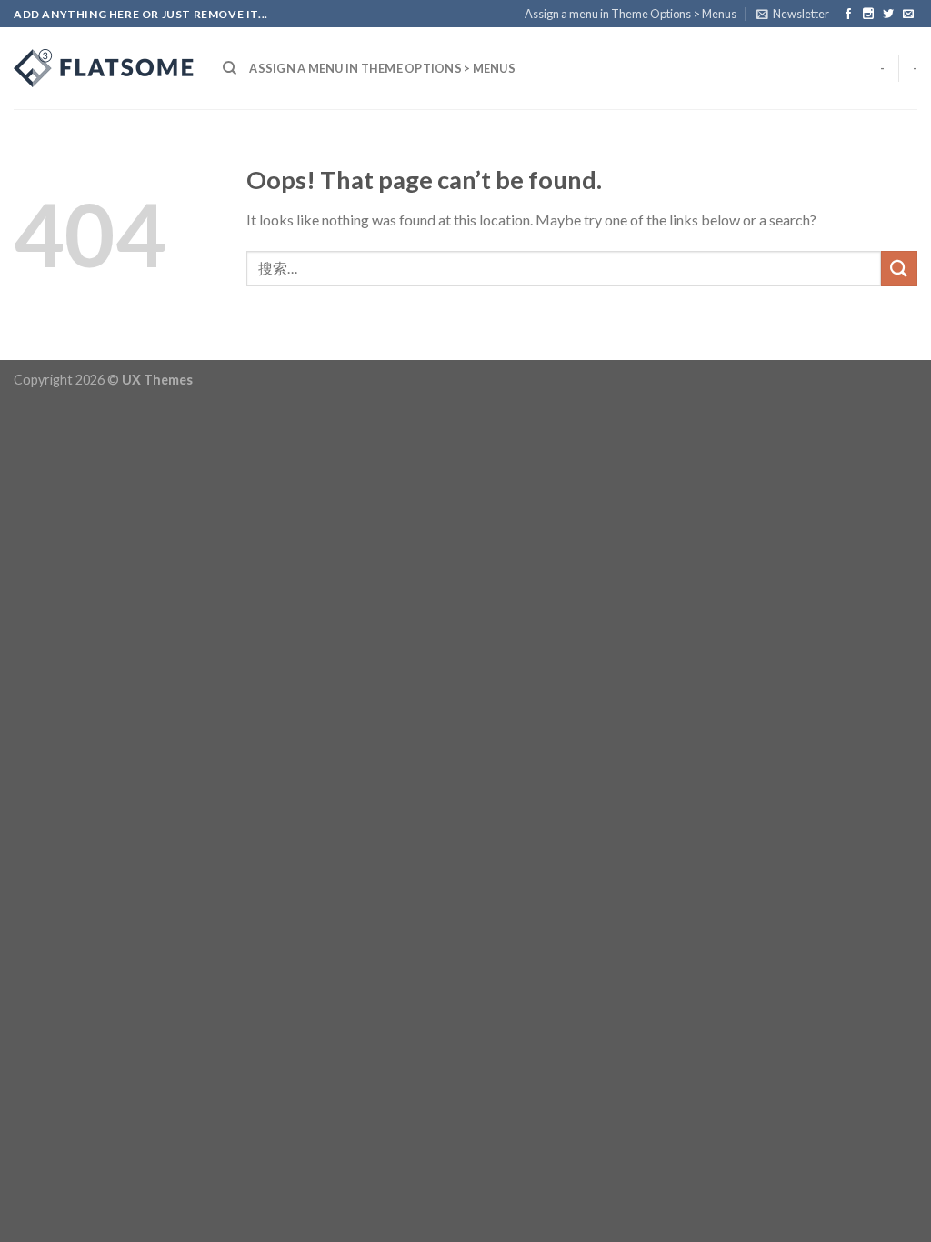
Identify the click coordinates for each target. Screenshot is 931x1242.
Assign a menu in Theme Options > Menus (630, 13)
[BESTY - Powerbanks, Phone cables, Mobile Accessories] (104, 68)
